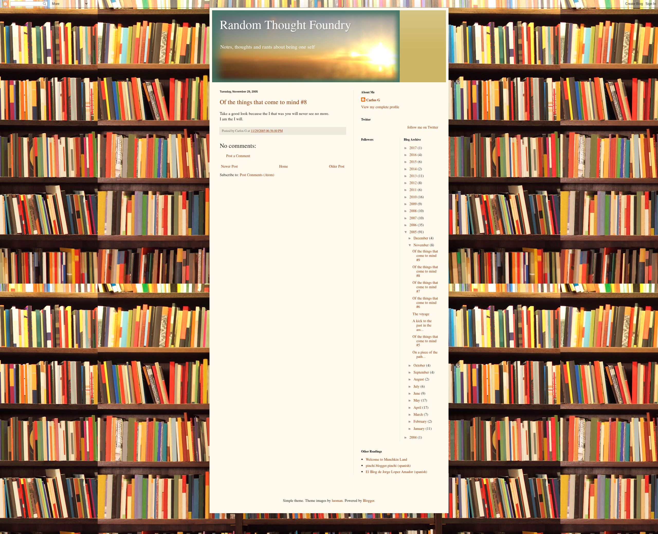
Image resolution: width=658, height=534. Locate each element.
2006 (413, 224)
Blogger (368, 500)
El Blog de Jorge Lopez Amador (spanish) (396, 471)
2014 (413, 168)
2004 (413, 437)
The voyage (421, 313)
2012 (413, 182)
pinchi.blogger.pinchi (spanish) (388, 465)
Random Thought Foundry (285, 24)
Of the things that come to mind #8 (263, 102)
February (421, 421)
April (418, 407)
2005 (413, 231)
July (417, 386)
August (419, 379)
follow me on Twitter (422, 127)
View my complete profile (380, 106)
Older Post (336, 166)
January (420, 428)
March (419, 414)
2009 (413, 203)
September (422, 372)
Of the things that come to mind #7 (425, 287)
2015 (413, 161)
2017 (413, 147)
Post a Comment (238, 155)
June (417, 393)
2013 (413, 175)
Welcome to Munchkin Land (386, 459)
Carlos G (373, 100)
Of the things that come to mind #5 (425, 341)
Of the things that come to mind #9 (425, 255)
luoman (337, 500)
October (420, 365)
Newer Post (229, 166)
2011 (413, 189)
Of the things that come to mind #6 (425, 302)
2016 (413, 154)
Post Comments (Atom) (257, 174)
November (422, 244)
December (421, 238)
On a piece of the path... (425, 354)
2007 (413, 217)
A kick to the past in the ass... (422, 325)
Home (283, 166)
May (417, 400)
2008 (413, 210)
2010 (413, 196)
